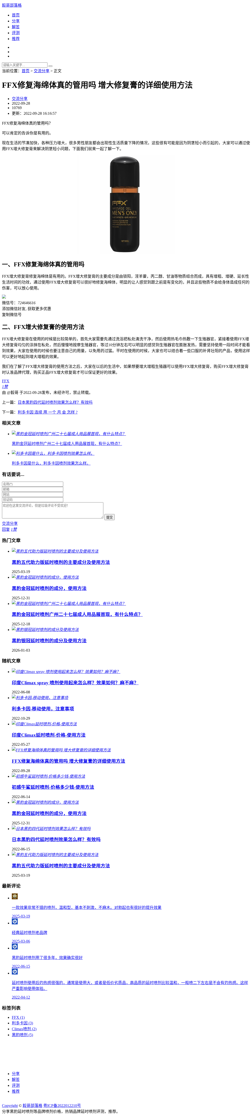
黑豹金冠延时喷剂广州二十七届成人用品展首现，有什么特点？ (77, 614)
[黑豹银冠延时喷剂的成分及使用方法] (45, 630)
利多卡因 (22, 1023)
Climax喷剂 (24, 1029)
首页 (16, 15)
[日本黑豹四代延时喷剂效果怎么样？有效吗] (51, 829)
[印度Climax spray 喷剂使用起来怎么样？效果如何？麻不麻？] (66, 672)
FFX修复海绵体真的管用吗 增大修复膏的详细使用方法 (68, 761)
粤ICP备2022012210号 (62, 1106)
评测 (16, 33)
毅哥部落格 (12, 5)
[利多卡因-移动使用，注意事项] (40, 698)
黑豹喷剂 (22, 1035)
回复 (6, 529)
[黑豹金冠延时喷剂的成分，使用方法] (45, 577)
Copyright (10, 1106)
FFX (5, 381)
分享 (16, 21)
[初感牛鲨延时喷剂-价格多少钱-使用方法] (48, 776)
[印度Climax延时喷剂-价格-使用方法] (44, 724)
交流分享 (41, 71)
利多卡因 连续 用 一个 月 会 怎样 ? (48, 412)
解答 (16, 27)
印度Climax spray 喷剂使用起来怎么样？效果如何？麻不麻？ (75, 682)
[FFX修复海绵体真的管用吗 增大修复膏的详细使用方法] (61, 750)
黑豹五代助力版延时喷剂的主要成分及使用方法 (61, 562)
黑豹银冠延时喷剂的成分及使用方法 (49, 640)
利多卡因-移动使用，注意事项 (43, 708)
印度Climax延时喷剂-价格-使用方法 (49, 735)
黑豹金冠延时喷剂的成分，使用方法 (49, 588)
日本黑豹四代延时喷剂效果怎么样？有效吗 (55, 402)
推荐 (16, 39)
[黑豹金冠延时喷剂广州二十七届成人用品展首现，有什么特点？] (69, 604)
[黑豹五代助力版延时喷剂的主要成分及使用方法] (55, 551)
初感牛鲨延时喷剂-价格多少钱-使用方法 (53, 787)
